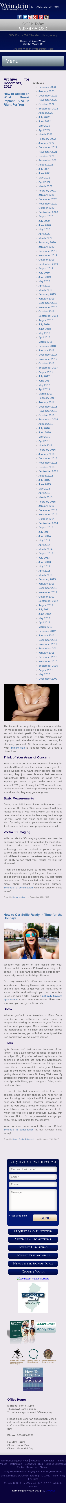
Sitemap (44, 1467)
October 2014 (46, 518)
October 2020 (46, 207)
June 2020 (44, 225)
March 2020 (45, 238)
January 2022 (46, 143)
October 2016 (46, 415)
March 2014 (45, 549)
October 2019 (46, 259)
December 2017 (47, 354)
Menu (12, 61)
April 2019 (44, 285)
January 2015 (46, 505)
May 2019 (44, 281)
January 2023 (46, 91)
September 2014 (48, 523)
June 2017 (44, 380)
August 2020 (45, 216)
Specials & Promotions (33, 1239)
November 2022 (47, 99)
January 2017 (46, 402)
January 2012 (46, 635)
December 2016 (47, 406)
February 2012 (47, 631)
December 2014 (47, 510)
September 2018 (48, 315)
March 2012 (45, 626)
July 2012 (44, 609)
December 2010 (47, 657)
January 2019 (46, 298)
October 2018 (46, 311)
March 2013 (45, 575)
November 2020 (47, 203)
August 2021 (45, 164)
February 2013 (47, 579)
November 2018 (47, 307)
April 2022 (44, 130)
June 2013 (44, 562)
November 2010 (47, 661)
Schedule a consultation (18, 887)
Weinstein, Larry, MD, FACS (14, 1460)
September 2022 (48, 108)
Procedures (48, 1460)
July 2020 (44, 220)
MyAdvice (50, 1490)
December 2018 (47, 302)
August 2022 (45, 112)
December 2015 (47, 458)
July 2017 (44, 376)
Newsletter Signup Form (33, 1263)
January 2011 (46, 652)
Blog (40, 1464)
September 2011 (48, 648)
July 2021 (44, 169)
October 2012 (46, 596)
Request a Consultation (33, 1231)
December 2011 (47, 639)
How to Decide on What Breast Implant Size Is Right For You (16, 99)
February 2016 (47, 449)
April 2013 (44, 570)
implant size (18, 747)
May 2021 (44, 177)
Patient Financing (33, 1247)
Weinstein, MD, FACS (33, 9)
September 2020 (48, 212)
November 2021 (47, 151)
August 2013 (45, 553)
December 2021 (47, 147)
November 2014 (47, 514)
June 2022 (44, 121)
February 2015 (47, 501)
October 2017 (46, 363)
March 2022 (45, 134)
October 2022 (46, 104)
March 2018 (45, 341)
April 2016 (44, 441)
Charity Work (33, 1272)
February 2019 (47, 294)
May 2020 (44, 229)
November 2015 (47, 462)
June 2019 (44, 277)
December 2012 (47, 587)
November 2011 (47, 644)
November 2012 (47, 592)
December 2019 (47, 251)
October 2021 (46, 156)
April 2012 (44, 622)
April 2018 (44, 337)
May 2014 (44, 540)
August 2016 (45, 423)
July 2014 (44, 531)
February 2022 (47, 138)
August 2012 (45, 605)
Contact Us (30, 1464)
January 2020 (46, 246)
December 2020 (47, 199)
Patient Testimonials (33, 1255)
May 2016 (44, 436)
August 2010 (45, 670)
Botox (15, 1139)
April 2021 (44, 182)
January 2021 (46, 194)
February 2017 (47, 397)
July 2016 (44, 428)
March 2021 (45, 186)
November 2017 (47, 359)
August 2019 (45, 268)
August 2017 (45, 372)
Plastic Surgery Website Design (26, 1490)
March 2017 (45, 393)
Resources (31, 1467)
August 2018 (45, 320)
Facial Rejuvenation (27, 1139)
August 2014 (45, 527)
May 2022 (44, 125)
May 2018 (44, 333)
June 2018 (44, 328)
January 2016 (46, 454)
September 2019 (48, 264)
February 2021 (47, 190)
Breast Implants (19, 897)
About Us (35, 1460)
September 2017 (48, 367)
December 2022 (47, 95)
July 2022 (44, 117)
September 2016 (48, 419)
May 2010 (44, 674)
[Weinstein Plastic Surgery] (33, 1278)
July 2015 (44, 480)
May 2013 (44, 566)
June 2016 (44, 432)
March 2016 (45, 445)
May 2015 (44, 488)
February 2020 (47, 242)
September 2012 (48, 600)
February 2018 (47, 346)
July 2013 (44, 557)
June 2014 (44, 536)
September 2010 (48, 665)
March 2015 (45, 497)
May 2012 (44, 618)
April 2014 (44, 544)
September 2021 (48, 160)
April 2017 (44, 389)
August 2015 (45, 475)
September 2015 (48, 471)
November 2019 (47, 255)
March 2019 (45, 290)
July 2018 (44, 324)
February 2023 (47, 86)
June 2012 (44, 613)
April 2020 (44, 233)
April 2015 (44, 492)
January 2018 (46, 350)
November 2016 (47, 410)
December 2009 (47, 678)
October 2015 (46, 467)
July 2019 (44, 272)
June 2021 (44, 173)
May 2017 (44, 385)
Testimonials (16, 1464)
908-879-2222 (33, 28)
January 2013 (46, 583)
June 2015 (44, 484)
